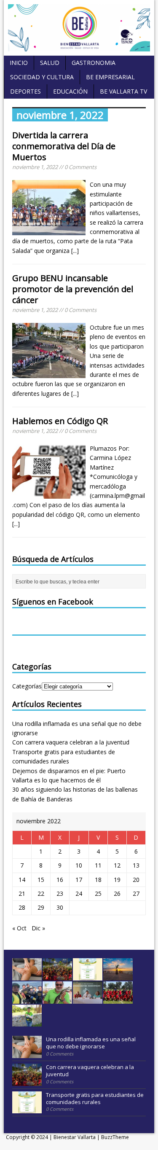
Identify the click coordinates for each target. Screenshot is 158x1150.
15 (40, 880)
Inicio (19, 63)
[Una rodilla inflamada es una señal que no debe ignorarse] (27, 976)
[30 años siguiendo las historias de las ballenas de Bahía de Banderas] (27, 999)
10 (78, 865)
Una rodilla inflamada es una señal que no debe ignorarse (91, 1042)
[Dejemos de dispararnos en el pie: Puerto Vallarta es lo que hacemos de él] (118, 976)
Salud (49, 63)
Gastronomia (93, 63)
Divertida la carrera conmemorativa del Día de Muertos (63, 146)
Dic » (38, 928)
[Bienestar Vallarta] (79, 47)
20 (136, 880)
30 (59, 907)
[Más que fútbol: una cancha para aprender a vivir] (118, 999)
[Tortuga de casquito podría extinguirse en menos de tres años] (27, 1022)
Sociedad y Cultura (42, 77)
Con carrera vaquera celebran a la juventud (70, 742)
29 (40, 907)
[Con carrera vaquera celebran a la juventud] (57, 976)
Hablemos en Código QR (60, 421)
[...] (75, 251)
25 (98, 893)
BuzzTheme (115, 1137)
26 (117, 893)
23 (59, 893)
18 (98, 880)
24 (78, 893)
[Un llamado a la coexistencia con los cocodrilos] (57, 999)
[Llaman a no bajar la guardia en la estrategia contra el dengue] (87, 999)
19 (117, 880)
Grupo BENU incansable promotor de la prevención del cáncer (72, 289)
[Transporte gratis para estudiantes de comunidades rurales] (87, 976)
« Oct (19, 928)
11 (98, 865)
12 (117, 865)
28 (22, 907)
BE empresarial (110, 77)
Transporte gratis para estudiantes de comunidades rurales (95, 1098)
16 (59, 880)
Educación (70, 91)
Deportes (25, 91)
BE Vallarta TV (123, 91)
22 (40, 893)
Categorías (27, 686)
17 (78, 880)
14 (22, 880)
